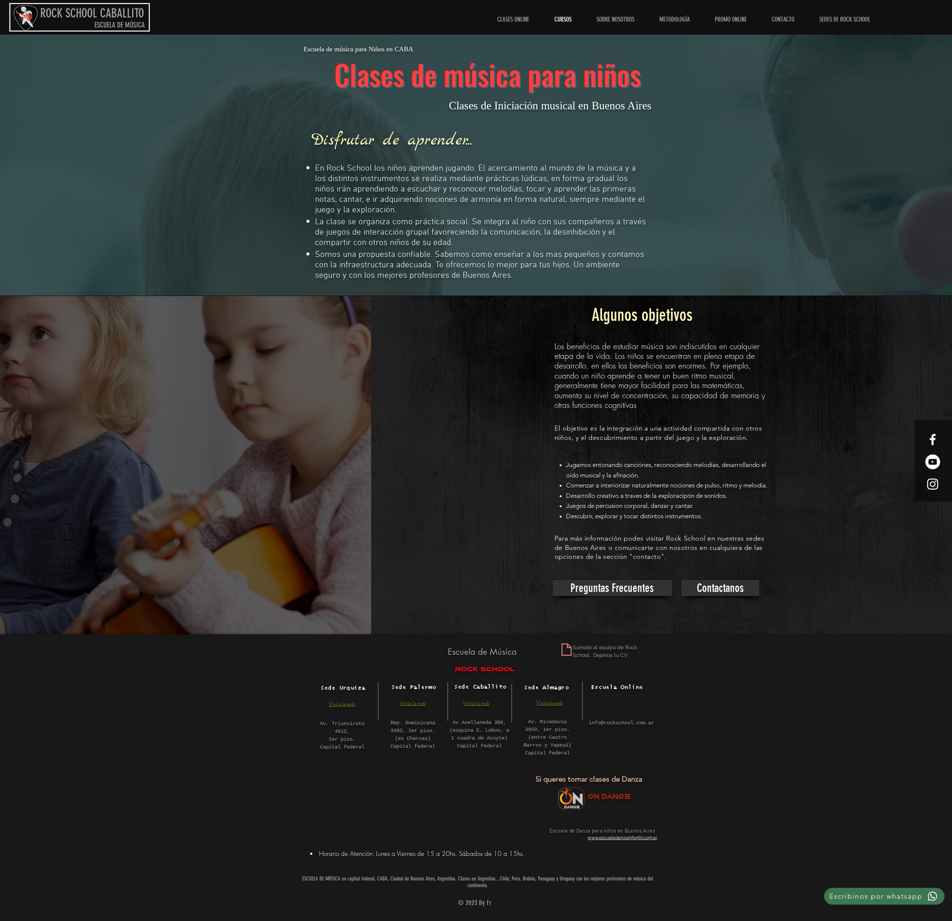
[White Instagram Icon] (932, 484)
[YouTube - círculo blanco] (932, 461)
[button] (844, 19)
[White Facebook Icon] (932, 439)
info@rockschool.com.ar (621, 723)
